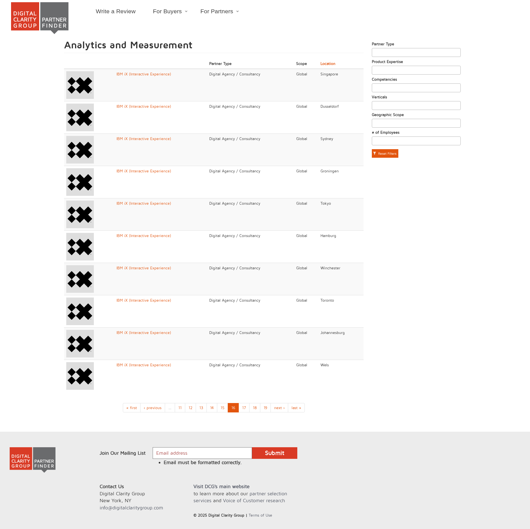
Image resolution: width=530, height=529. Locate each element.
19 (265, 407)
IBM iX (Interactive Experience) (143, 74)
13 (201, 407)
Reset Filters (386, 153)
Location (327, 63)
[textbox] (375, 52)
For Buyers (163, 12)
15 (222, 407)
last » (296, 407)
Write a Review (116, 11)
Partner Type (383, 43)
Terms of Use (260, 515)
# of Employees (385, 132)
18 (255, 407)
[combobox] (416, 52)
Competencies (384, 79)
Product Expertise (387, 61)
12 (190, 407)
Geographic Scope (388, 114)
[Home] (39, 18)
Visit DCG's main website (222, 486)
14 (212, 407)
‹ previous (152, 407)
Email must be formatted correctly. (203, 462)
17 (244, 407)
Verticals (379, 96)
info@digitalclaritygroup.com (131, 507)
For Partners (213, 12)
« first (131, 407)
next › (279, 407)
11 (180, 407)
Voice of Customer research (254, 500)
